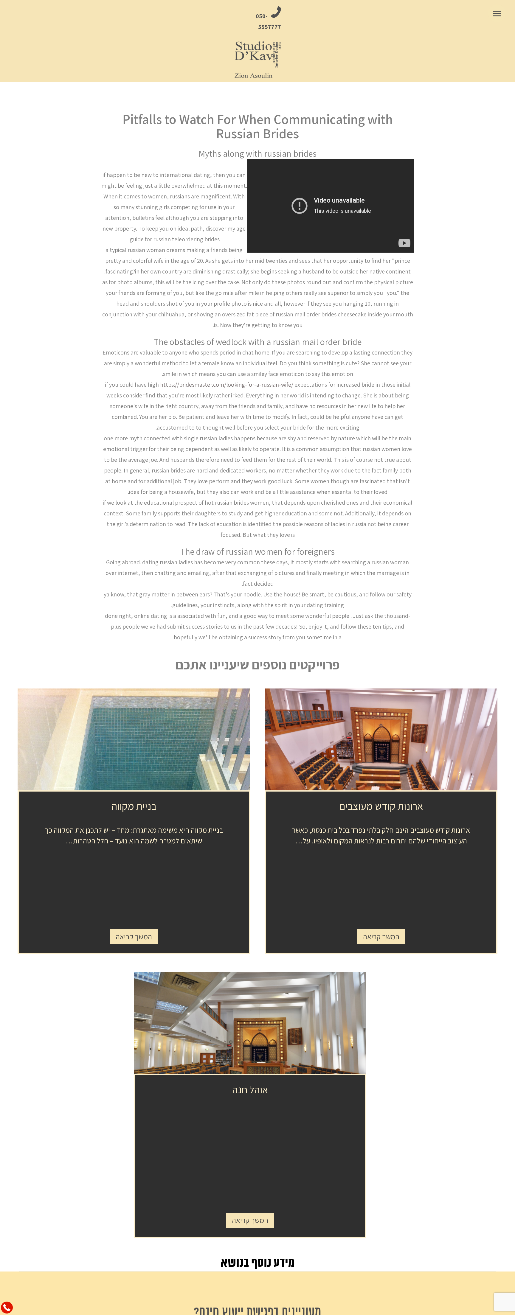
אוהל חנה (250, 1089)
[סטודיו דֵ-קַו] (257, 59)
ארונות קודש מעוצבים (381, 806)
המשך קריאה (381, 936)
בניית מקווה (133, 806)
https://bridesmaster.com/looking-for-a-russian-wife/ (226, 384)
